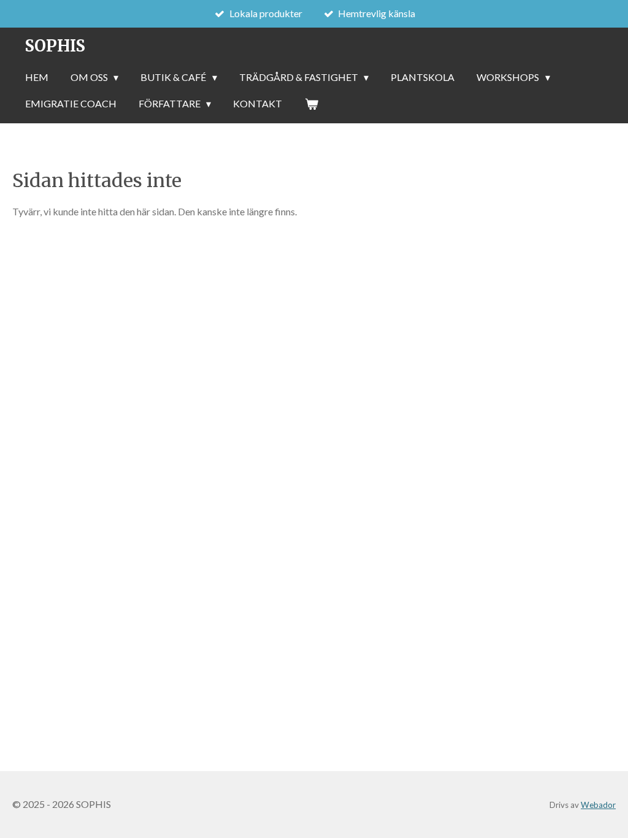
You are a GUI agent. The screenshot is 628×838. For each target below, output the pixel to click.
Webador (598, 805)
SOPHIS (55, 46)
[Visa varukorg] (311, 104)
